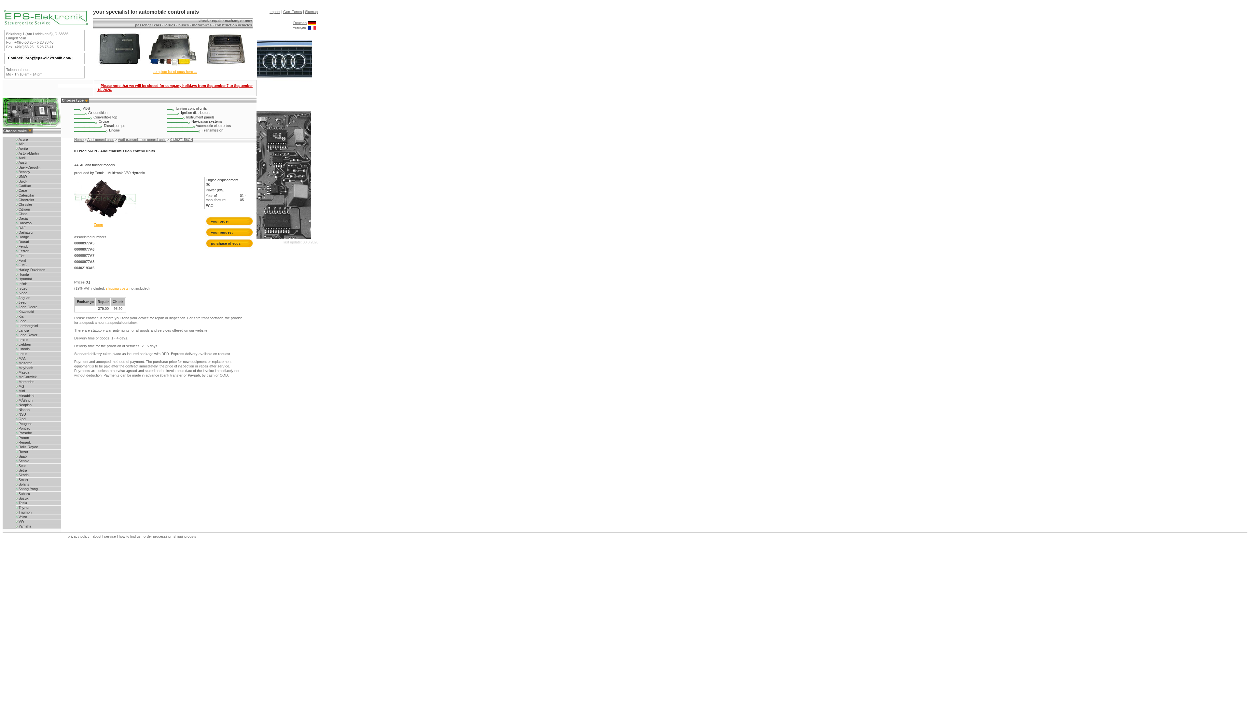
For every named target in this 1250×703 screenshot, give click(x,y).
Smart (23, 480)
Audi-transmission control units (142, 140)
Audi (21, 158)
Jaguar (24, 298)
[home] (46, 24)
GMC (22, 265)
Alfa (21, 144)
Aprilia (23, 148)
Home (79, 140)
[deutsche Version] (312, 23)
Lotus (22, 354)
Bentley (24, 172)
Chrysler (25, 204)
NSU (22, 414)
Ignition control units (191, 108)
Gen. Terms (292, 12)
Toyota (23, 508)
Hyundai (25, 279)
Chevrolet (26, 200)
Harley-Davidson (31, 270)
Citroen (24, 209)
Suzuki (23, 498)
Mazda (23, 372)
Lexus (23, 340)
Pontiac (24, 428)
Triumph (25, 512)
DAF (22, 228)
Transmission (212, 130)
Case (22, 190)
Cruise (104, 121)
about (96, 536)
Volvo (22, 517)
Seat (22, 466)
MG (21, 386)
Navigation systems (207, 121)
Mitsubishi (26, 396)
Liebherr (25, 344)
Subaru (24, 494)
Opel (22, 419)
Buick (22, 181)
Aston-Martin (28, 153)
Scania (23, 461)
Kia (20, 316)
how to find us (130, 536)
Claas (23, 214)
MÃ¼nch (25, 400)
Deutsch (300, 23)
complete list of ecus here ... (175, 72)
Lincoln (24, 349)
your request (223, 232)
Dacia (23, 218)
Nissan (24, 410)
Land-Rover (27, 335)
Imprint (275, 12)
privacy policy (79, 536)
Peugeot (25, 424)
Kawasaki (26, 312)
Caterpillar (26, 195)
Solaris (23, 484)
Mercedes (26, 382)
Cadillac (24, 186)
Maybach (25, 368)
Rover (23, 452)
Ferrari (23, 251)
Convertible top (105, 117)
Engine (114, 130)
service (110, 536)
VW (21, 521)
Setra (22, 470)
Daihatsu (25, 232)
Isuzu (22, 288)
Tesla (22, 503)
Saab (22, 456)
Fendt (23, 246)
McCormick (27, 377)
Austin (23, 162)
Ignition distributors (196, 113)
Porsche (25, 433)
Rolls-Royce (28, 447)
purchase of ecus (226, 243)
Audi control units (100, 140)
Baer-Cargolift (29, 167)
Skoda (23, 475)
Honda (23, 274)
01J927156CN (181, 140)
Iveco (22, 293)
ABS (86, 108)
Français (300, 27)
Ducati (23, 242)
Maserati (25, 363)
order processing (157, 536)
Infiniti (22, 284)
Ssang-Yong (28, 489)
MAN (22, 358)
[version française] (312, 27)
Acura (23, 139)
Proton (23, 438)
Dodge (23, 237)
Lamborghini (28, 326)
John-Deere (27, 307)
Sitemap (311, 12)
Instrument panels (200, 117)
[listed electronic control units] (172, 67)
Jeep (22, 302)
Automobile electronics (213, 126)
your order (220, 221)
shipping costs (117, 288)
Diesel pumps (114, 126)
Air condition (97, 113)
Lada (22, 321)
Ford (22, 260)
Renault (24, 442)
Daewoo (25, 223)
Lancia (23, 330)
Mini (21, 391)
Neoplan (25, 405)
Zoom (98, 225)
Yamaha (24, 526)
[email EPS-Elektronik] (43, 60)
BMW (22, 176)
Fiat (21, 256)
